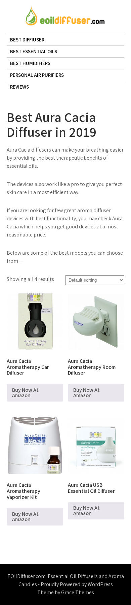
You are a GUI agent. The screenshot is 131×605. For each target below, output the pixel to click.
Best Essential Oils (33, 51)
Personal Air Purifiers (37, 75)
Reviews (19, 87)
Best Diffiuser (27, 39)
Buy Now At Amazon (25, 392)
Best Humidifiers (30, 63)
